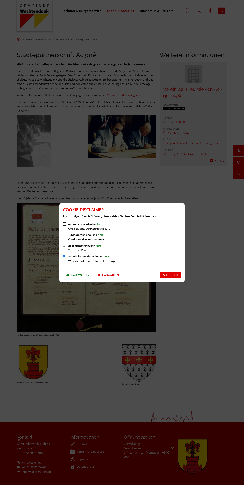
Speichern (170, 275)
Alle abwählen (108, 275)
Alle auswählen (77, 275)
